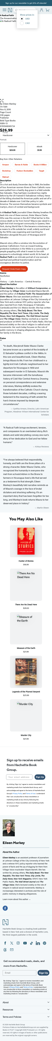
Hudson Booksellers (25, 170)
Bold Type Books (8, 120)
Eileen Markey (9, 103)
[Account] (41, 10)
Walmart (5, 176)
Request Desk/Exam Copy (14, 268)
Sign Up (40, 777)
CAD (27, 23)
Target (41, 170)
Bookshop (6, 170)
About (6, 1002)
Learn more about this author (16, 899)
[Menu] (4, 10)
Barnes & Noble (21, 164)
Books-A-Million (40, 164)
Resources (8, 1009)
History (3, 281)
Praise (3, 338)
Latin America (16, 281)
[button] (26, 100)
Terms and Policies (12, 1016)
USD (27, 18)
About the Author (8, 284)
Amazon (5, 164)
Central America (33, 281)
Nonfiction (5, 275)
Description (5, 180)
